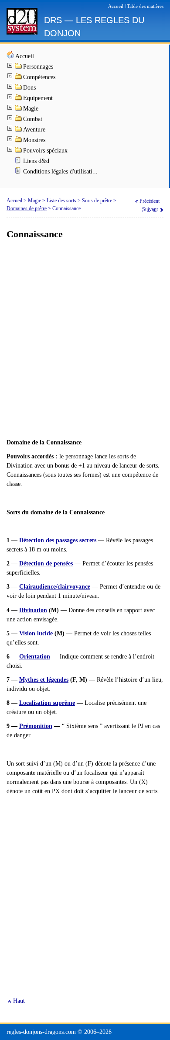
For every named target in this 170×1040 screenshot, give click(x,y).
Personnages (38, 66)
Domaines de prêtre (27, 208)
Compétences (39, 77)
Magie (30, 108)
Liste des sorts (61, 201)
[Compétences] (18, 78)
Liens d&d (36, 161)
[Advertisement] (85, 339)
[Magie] (18, 109)
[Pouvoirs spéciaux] (18, 151)
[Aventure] (18, 130)
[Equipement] (18, 99)
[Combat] (18, 120)
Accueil (24, 56)
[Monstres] (18, 141)
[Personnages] (18, 67)
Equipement (38, 98)
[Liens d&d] (18, 162)
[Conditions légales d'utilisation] (18, 172)
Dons (29, 87)
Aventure (34, 129)
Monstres (34, 140)
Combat (32, 119)
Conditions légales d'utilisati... (60, 171)
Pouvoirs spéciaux (45, 150)
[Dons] (18, 88)
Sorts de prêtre (97, 201)
